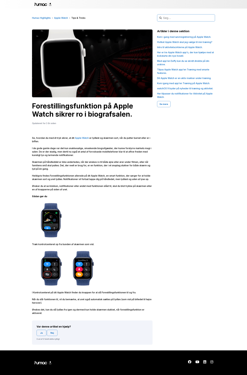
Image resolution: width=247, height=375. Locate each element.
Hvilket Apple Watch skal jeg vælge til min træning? (184, 42)
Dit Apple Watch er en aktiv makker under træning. (184, 78)
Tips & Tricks (78, 17)
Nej (52, 333)
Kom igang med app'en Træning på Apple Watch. (183, 83)
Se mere (164, 104)
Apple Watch (61, 17)
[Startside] (43, 4)
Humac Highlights (41, 17)
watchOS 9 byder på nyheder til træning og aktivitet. (185, 88)
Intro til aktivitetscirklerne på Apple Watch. (180, 47)
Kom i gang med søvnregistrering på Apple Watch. (184, 36)
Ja (41, 333)
